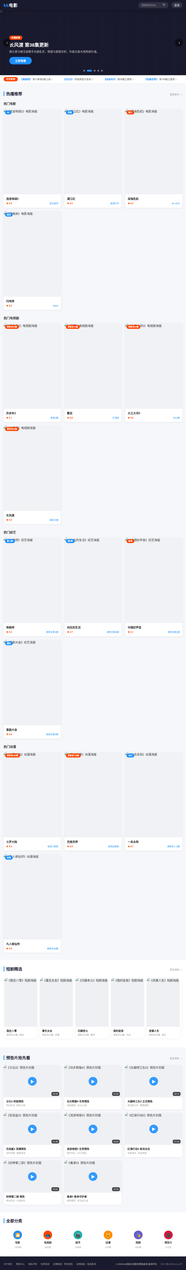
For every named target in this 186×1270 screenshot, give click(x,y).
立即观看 (20, 60)
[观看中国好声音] (153, 587)
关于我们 (8, 1263)
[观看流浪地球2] (32, 158)
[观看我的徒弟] (127, 1008)
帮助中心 (20, 1263)
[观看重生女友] (56, 1008)
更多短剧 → (176, 969)
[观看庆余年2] (32, 372)
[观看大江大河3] (153, 372)
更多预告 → (176, 1058)
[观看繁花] (93, 372)
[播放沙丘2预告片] (32, 1087)
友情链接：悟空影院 (63, 1263)
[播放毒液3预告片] (93, 1182)
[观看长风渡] (32, 475)
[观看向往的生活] (93, 587)
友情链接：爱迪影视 (86, 1263)
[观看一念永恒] (153, 801)
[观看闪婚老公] (92, 1008)
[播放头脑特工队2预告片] (153, 1087)
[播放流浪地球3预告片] (93, 1135)
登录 (176, 5)
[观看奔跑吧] (32, 587)
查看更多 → (176, 94)
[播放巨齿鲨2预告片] (32, 1135)
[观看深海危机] (153, 158)
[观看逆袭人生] (163, 1008)
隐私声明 (32, 1263)
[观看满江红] (93, 158)
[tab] (84, 71)
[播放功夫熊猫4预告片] (93, 1087)
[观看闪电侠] (32, 260)
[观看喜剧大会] (32, 689)
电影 (11, 5)
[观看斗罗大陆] (32, 801)
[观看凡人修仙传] (32, 903)
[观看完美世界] (93, 801)
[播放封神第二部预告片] (32, 1182)
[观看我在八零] (20, 1008)
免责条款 (45, 1263)
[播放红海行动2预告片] (153, 1135)
